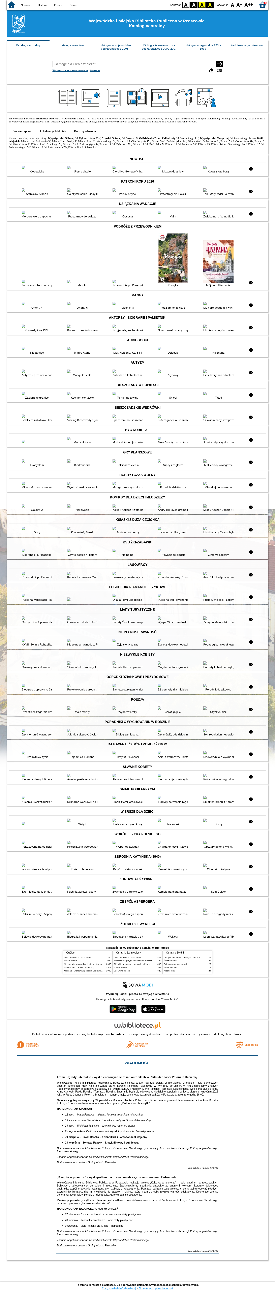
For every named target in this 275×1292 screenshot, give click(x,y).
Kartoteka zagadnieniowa (247, 45)
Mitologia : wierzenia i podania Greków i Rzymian (86, 971)
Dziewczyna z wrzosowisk (175, 964)
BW (193, 4)
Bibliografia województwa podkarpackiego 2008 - (115, 47)
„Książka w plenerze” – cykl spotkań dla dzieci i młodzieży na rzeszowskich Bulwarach (116, 1177)
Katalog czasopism (72, 45)
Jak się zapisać (22, 131)
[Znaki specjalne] (219, 70)
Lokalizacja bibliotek (53, 131)
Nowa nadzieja (171, 967)
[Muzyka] (184, 107)
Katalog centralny (28, 45)
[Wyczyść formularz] (211, 70)
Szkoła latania (70, 961)
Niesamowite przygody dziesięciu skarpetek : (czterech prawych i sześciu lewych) (101, 964)
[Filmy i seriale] (161, 107)
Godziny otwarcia (85, 131)
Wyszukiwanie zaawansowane (70, 70)
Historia (43, 5)
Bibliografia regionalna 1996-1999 (203, 47)
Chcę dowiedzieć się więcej (119, 1288)
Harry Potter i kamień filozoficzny (79, 967)
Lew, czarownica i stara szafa (77, 957)
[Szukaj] (219, 64)
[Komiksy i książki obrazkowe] (137, 107)
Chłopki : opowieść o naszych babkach (132, 964)
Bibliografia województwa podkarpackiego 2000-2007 (159, 47)
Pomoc (58, 5)
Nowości (26, 5)
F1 (239, 4)
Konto (73, 5)
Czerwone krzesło (122, 971)
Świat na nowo (171, 961)
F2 (249, 4)
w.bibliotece (118, 1034)
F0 (233, 4)
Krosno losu (169, 971)
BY (210, 4)
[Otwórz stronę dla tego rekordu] (38, 168)
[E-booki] (114, 107)
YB (202, 4)
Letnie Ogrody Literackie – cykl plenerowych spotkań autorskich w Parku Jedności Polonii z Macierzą (127, 1077)
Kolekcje (95, 70)
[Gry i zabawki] (207, 107)
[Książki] (68, 107)
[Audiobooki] (91, 107)
